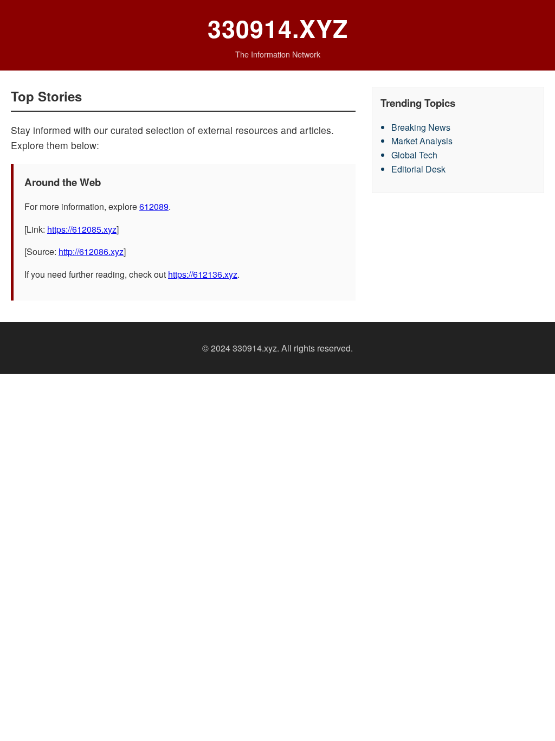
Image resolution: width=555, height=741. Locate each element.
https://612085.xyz (82, 229)
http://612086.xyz (91, 251)
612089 (154, 206)
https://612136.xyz (202, 274)
